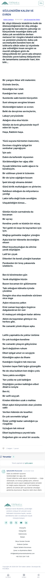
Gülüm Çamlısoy (8, 19)
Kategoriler (22, 531)
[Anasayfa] (10, 3)
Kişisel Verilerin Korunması (22, 547)
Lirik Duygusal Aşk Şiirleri (32, 19)
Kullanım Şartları (22, 544)
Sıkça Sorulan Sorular (22, 541)
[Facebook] (6, 523)
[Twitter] (16, 523)
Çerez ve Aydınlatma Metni (22, 550)
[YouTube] (21, 523)
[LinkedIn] (26, 523)
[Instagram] (11, 523)
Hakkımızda (23, 534)
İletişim (22, 537)
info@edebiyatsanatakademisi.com (23, 553)
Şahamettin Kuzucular (14, 471)
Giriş (41, 3)
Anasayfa (22, 528)
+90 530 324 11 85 (22, 556)
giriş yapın (29, 463)
